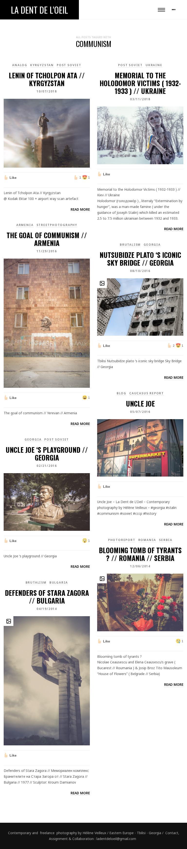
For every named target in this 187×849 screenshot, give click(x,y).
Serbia (165, 540)
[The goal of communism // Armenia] (47, 323)
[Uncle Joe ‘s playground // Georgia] (47, 501)
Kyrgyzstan (42, 65)
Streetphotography (57, 225)
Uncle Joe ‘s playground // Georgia (47, 453)
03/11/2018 (140, 99)
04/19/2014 (47, 609)
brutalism (130, 245)
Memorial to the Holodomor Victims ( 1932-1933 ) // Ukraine (140, 83)
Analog (19, 65)
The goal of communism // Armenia (47, 239)
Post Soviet (69, 65)
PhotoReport (121, 540)
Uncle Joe (140, 403)
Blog (121, 393)
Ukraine (154, 65)
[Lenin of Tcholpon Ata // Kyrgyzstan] (47, 133)
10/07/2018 (47, 91)
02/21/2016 (47, 466)
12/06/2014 (140, 566)
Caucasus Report (146, 393)
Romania (147, 540)
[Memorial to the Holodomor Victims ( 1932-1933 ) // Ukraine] (140, 135)
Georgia (152, 245)
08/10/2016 (140, 271)
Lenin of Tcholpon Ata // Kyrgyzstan (47, 79)
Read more (80, 209)
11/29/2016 (47, 251)
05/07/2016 (140, 412)
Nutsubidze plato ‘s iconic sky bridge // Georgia (140, 259)
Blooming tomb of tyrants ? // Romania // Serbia (140, 554)
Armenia (25, 225)
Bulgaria (58, 582)
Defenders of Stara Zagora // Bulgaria (47, 596)
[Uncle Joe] (140, 447)
